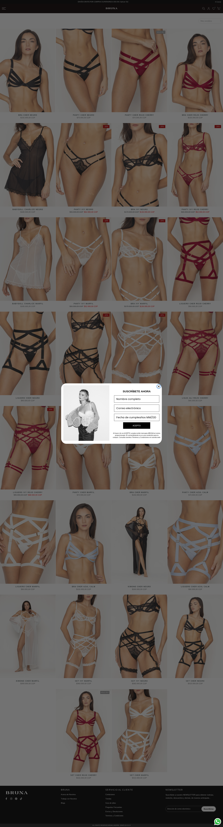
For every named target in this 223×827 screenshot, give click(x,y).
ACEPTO (137, 425)
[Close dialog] (159, 386)
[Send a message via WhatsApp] (218, 822)
